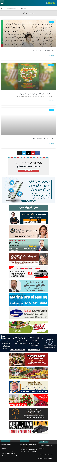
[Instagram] (19, 153)
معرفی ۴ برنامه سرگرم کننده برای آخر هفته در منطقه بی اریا (37, 94)
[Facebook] (37, 153)
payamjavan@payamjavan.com (46, 454)
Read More (51, 55)
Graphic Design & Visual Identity (9, 453)
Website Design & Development (9, 456)
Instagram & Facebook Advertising (29, 449)
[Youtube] (33, 153)
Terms (50, 458)
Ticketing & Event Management (28, 452)
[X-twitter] (28, 153)
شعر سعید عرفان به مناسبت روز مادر (43, 51)
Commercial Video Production (28, 447)
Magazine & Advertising (7, 451)
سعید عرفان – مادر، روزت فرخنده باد (43, 138)
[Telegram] (24, 153)
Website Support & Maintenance (28, 445)
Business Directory (6, 445)
